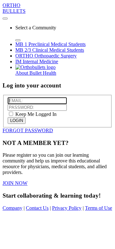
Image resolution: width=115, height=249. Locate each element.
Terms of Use (98, 208)
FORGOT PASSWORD (28, 130)
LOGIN (16, 120)
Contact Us (37, 208)
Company (12, 208)
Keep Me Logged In (35, 114)
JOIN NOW (15, 183)
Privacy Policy (66, 208)
